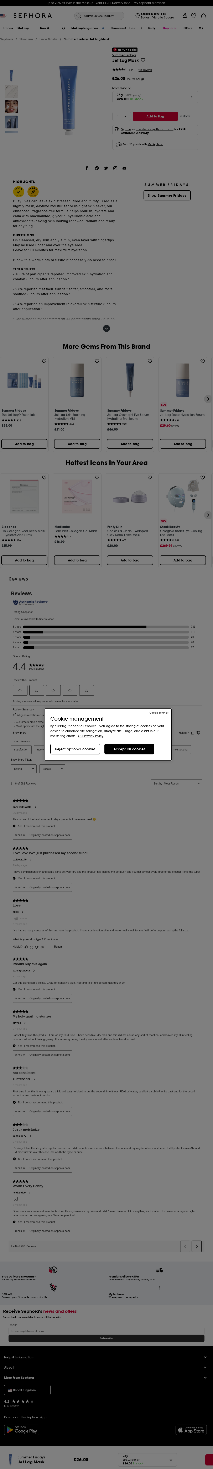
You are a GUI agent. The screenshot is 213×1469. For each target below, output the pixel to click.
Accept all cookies (129, 749)
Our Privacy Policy (90, 736)
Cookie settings (159, 712)
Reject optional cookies (75, 749)
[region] (108, 734)
